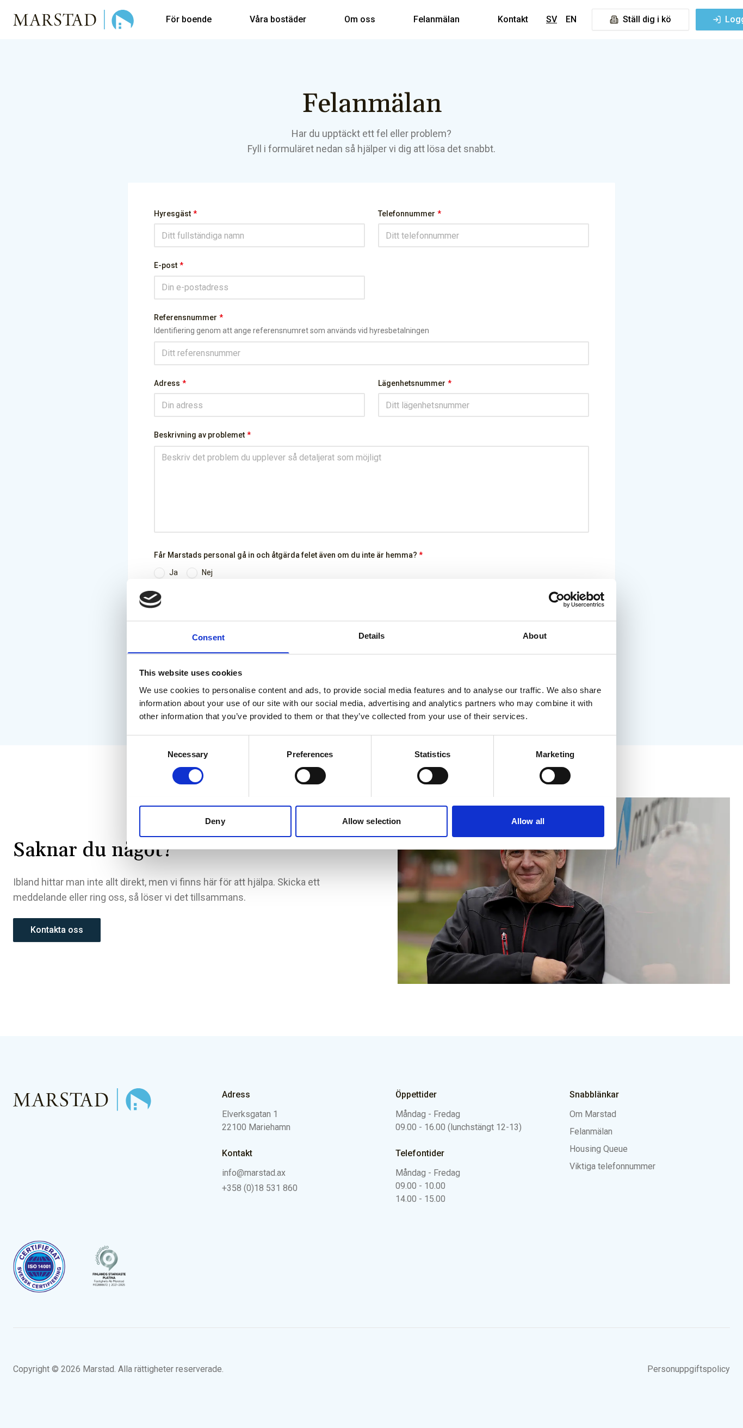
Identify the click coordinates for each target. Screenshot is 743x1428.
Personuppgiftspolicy (688, 1369)
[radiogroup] (371, 573)
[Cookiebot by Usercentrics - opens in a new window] (556, 599)
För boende (189, 19)
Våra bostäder (278, 19)
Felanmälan (436, 19)
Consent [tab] (208, 636)
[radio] (159, 573)
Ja (173, 572)
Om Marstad (592, 1114)
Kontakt (513, 19)
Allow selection (371, 820)
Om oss (359, 19)
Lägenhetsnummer (414, 383)
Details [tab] (371, 635)
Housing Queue (598, 1149)
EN (571, 19)
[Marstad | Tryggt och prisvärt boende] (74, 19)
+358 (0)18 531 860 (260, 1188)
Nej (207, 572)
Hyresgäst (175, 213)
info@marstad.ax (254, 1173)
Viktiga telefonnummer (612, 1166)
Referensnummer (188, 317)
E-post (168, 265)
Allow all (527, 820)
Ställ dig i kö (647, 19)
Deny (215, 820)
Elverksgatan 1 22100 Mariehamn (256, 1120)
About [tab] (535, 635)
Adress (170, 383)
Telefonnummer (409, 213)
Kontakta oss (56, 930)
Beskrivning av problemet (202, 435)
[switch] (310, 775)
